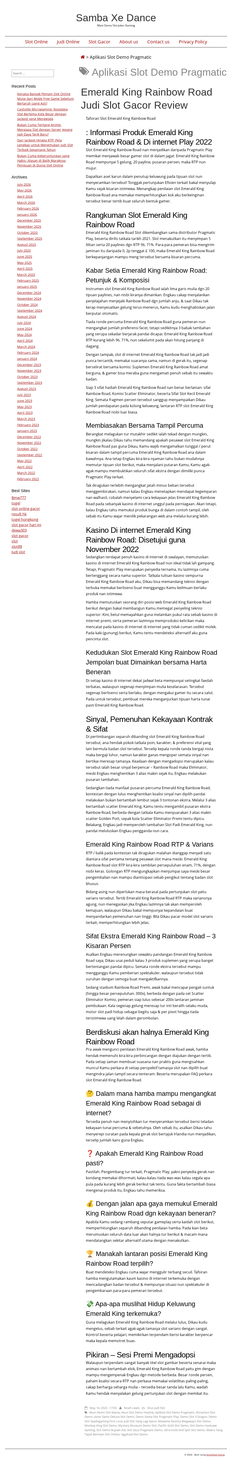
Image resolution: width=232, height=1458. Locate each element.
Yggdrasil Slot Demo (134, 1434)
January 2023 (27, 431)
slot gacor (20, 535)
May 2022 (24, 461)
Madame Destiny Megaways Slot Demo (184, 1421)
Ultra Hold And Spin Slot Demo (184, 1430)
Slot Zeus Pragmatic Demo (144, 1430)
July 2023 (24, 395)
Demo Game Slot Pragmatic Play (157, 1417)
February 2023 (28, 425)
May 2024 (24, 335)
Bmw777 (19, 497)
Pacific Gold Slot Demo (173, 1425)
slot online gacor (26, 508)
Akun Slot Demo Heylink (137, 1412)
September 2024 (29, 310)
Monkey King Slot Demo (101, 1425)
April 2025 (25, 268)
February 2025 (28, 280)
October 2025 (27, 232)
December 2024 (29, 293)
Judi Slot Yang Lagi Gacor (140, 1421)
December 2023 (29, 365)
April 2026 (25, 196)
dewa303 (19, 530)
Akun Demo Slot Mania (104, 1412)
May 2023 (24, 407)
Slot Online (36, 42)
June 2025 (24, 256)
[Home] (82, 57)
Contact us (158, 42)
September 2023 (29, 382)
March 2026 (26, 202)
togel (16, 503)
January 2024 (27, 359)
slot (15, 541)
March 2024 (26, 347)
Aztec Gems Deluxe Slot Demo (114, 1417)
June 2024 (24, 328)
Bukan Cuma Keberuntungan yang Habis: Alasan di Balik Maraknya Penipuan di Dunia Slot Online (43, 160)
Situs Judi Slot (156, 1408)
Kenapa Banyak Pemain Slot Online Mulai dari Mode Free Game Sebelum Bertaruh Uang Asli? (45, 99)
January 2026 (27, 214)
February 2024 (28, 352)
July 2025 (24, 250)
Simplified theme (215, 1454)
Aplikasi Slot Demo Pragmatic (174, 1412)
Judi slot (18, 551)
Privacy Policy (193, 42)
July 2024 (24, 323)
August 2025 (26, 244)
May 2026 (24, 190)
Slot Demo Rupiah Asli (111, 1430)
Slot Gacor (99, 42)
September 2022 (29, 455)
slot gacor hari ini (26, 524)
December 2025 (29, 220)
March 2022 (26, 473)
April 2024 (25, 340)
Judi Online (68, 42)
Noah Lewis (132, 1408)
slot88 (17, 546)
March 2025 (26, 274)
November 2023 (29, 371)
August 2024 (26, 317)
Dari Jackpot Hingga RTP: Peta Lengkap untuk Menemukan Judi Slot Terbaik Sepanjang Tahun (45, 145)
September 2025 (29, 238)
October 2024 (27, 305)
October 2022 (27, 449)
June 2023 (24, 401)
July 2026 (24, 184)
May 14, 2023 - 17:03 (103, 1408)
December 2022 (29, 437)
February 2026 (28, 208)
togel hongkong (25, 519)
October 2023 (27, 377)
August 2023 (26, 389)
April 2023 (25, 413)
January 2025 (27, 286)
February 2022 (28, 479)
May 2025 (24, 263)
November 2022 (29, 443)
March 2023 (26, 419)
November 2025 (29, 226)
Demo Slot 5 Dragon (193, 1417)
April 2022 (25, 467)
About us (128, 42)
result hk (19, 514)
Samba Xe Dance (116, 17)
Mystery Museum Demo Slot (137, 1425)
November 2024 (29, 298)
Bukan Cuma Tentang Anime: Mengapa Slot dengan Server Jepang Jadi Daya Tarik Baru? (44, 129)
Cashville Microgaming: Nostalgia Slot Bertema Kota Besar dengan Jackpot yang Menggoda (42, 114)
